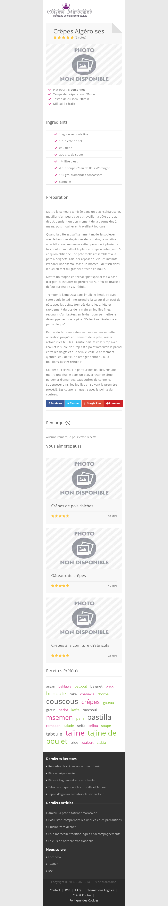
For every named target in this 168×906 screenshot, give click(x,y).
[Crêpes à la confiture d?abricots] (84, 637)
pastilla (99, 717)
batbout (81, 686)
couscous (62, 701)
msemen (59, 717)
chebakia (87, 694)
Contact (55, 890)
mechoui (90, 709)
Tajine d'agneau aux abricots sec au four (76, 794)
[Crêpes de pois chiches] (84, 498)
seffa (81, 725)
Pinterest (114, 403)
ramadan (53, 725)
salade (69, 725)
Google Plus (93, 403)
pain (80, 718)
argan (50, 686)
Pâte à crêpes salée (61, 773)
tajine (74, 733)
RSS (50, 871)
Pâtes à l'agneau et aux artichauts (71, 780)
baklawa (64, 686)
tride (74, 742)
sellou (93, 725)
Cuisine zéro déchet (62, 827)
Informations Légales (100, 890)
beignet (96, 686)
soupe (106, 725)
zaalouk (88, 742)
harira (63, 709)
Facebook (56, 403)
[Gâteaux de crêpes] (84, 568)
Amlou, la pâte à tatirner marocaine (72, 813)
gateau (108, 702)
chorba (103, 694)
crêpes (90, 702)
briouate (56, 693)
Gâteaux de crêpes (68, 575)
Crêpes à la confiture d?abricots (80, 645)
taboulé (54, 734)
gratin (50, 709)
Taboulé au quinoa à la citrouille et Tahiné (77, 787)
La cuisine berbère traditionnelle (70, 841)
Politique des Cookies (84, 900)
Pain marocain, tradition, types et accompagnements (84, 834)
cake (73, 694)
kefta (75, 709)
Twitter (74, 403)
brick (110, 686)
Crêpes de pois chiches (72, 505)
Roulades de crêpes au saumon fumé (74, 766)
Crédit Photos (82, 895)
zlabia (101, 742)
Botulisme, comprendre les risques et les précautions (85, 820)
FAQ (78, 890)
